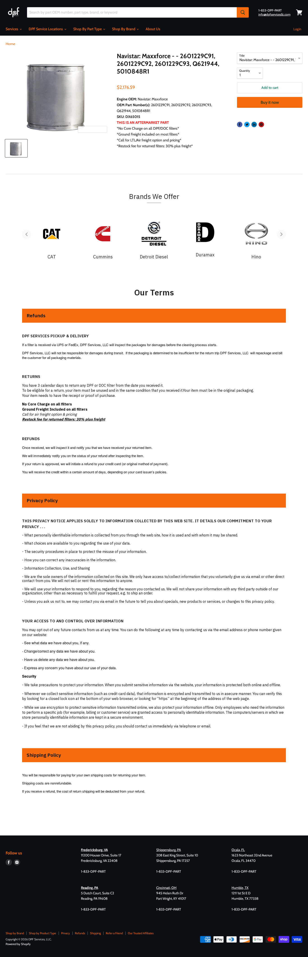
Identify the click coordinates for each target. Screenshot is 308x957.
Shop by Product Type (42, 933)
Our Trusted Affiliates (141, 933)
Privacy (65, 933)
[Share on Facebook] (239, 124)
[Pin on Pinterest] (261, 124)
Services (12, 29)
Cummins (103, 257)
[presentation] (26, 234)
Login (297, 29)
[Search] (243, 12)
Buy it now (270, 102)
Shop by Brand (15, 933)
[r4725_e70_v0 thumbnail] (16, 148)
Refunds (80, 933)
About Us (153, 29)
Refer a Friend (114, 933)
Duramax (205, 255)
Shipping (95, 933)
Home (10, 44)
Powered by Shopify (18, 944)
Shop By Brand (124, 29)
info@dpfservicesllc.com (274, 14)
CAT (52, 257)
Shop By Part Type (88, 29)
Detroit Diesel (154, 257)
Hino (256, 257)
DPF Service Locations (46, 29)
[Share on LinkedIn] (254, 124)
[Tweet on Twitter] (247, 124)
